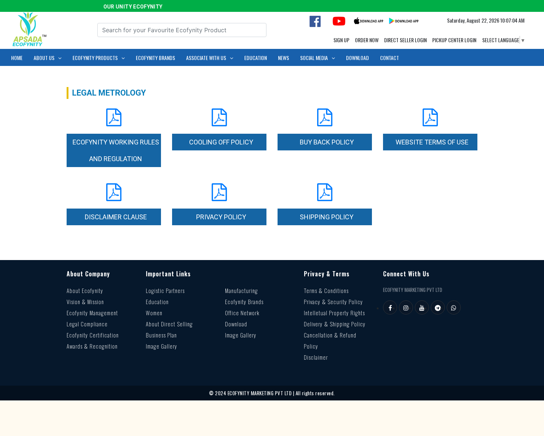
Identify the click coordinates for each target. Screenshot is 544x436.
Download (357, 57)
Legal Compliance (87, 324)
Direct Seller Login (405, 40)
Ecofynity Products (95, 57)
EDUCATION (255, 57)
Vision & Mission (85, 301)
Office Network (242, 313)
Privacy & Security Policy (333, 301)
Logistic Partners (165, 290)
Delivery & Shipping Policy (335, 324)
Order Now (367, 40)
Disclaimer (316, 357)
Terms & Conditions (326, 290)
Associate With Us (206, 57)
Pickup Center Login (454, 40)
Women (154, 313)
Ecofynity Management (92, 313)
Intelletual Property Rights (334, 313)
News (283, 57)
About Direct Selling (169, 324)
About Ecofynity (85, 290)
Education (157, 301)
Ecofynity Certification (93, 335)
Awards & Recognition (92, 346)
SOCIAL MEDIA (314, 57)
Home (17, 57)
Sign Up (341, 40)
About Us (44, 57)
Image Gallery (161, 346)
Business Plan (161, 335)
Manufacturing (241, 290)
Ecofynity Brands (155, 57)
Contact (389, 57)
